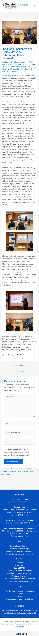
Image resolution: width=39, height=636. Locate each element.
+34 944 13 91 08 (21, 515)
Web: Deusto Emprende (19, 499)
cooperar (18, 64)
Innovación (29, 69)
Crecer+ (19, 596)
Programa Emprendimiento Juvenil (19, 573)
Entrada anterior (19, 365)
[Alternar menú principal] (34, 6)
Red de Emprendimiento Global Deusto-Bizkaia (19, 610)
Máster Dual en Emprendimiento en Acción (19, 579)
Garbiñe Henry (29, 168)
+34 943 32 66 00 (21, 536)
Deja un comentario (9, 71)
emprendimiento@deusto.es (21, 502)
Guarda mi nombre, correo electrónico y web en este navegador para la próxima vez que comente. (17, 452)
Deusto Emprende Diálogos (20, 549)
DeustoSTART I (19, 565)
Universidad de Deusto (13, 75)
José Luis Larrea (21, 110)
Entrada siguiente (19, 371)
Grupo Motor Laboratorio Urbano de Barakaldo (19, 613)
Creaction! (19, 563)
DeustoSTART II (19, 568)
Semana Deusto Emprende (19, 546)
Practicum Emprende (19, 576)
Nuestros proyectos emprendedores (19, 599)
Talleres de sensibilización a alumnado (19, 551)
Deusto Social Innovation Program (19, 571)
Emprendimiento (13, 67)
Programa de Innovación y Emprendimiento (20, 581)
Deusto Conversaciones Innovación (19, 554)
